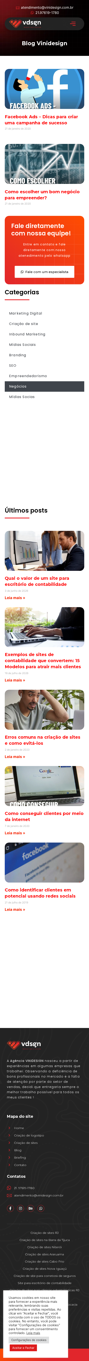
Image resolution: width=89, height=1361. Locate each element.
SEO (13, 365)
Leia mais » (15, 598)
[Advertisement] (44, 458)
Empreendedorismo (28, 375)
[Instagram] (20, 1208)
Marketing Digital (25, 313)
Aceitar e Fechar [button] (23, 1347)
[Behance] (30, 1208)
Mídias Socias (22, 396)
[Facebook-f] (10, 1208)
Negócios (18, 386)
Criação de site (23, 323)
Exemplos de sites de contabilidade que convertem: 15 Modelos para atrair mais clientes (43, 660)
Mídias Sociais (22, 344)
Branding (17, 355)
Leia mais (33, 1333)
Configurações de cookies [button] (28, 1340)
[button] (73, 24)
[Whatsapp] (40, 1208)
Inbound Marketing (27, 334)
